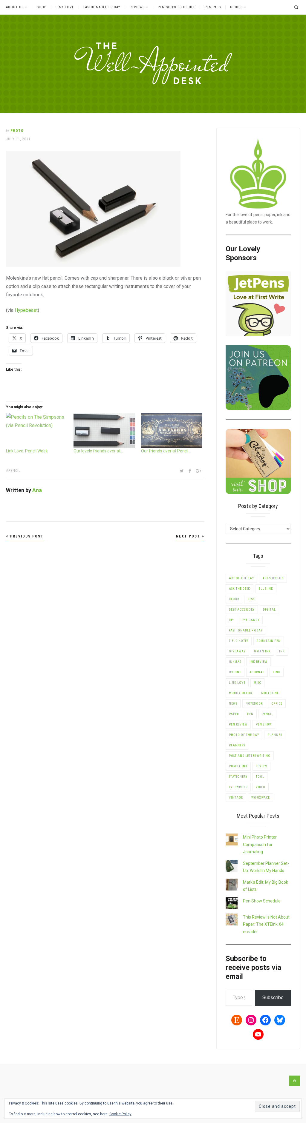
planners (237, 745)
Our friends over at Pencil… (166, 451)
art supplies (273, 578)
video (260, 787)
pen (250, 714)
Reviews (137, 7)
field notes (238, 641)
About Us (15, 7)
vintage (236, 797)
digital (269, 609)
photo (17, 131)
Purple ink (238, 766)
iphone (235, 672)
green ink (262, 651)
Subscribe (273, 997)
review (261, 766)
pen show (264, 724)
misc (257, 682)
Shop (41, 7)
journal (257, 672)
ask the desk (239, 588)
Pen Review (238, 724)
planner (274, 735)
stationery (238, 776)
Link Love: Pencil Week (27, 451)
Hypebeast (26, 310)
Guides (236, 7)
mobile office (241, 693)
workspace (260, 797)
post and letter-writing (249, 755)
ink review (258, 661)
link (276, 672)
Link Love (65, 7)
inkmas (235, 661)
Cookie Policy (120, 1114)
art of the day (241, 578)
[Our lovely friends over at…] (104, 430)
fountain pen (269, 641)
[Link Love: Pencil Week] (37, 430)
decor (234, 599)
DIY (231, 620)
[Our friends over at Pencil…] (172, 430)
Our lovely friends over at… (98, 451)
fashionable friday (246, 630)
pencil (14, 471)
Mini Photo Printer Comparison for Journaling (260, 844)
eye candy (250, 620)
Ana (37, 490)
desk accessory (242, 609)
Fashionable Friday (101, 7)
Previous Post (26, 536)
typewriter (238, 787)
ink (282, 651)
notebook (254, 703)
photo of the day (244, 735)
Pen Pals (213, 7)
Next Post (189, 536)
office (276, 703)
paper (234, 714)
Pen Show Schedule (176, 7)
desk (251, 599)
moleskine (270, 693)
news (233, 703)
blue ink (265, 588)
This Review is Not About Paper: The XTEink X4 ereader (266, 924)
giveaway (237, 651)
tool (260, 776)
